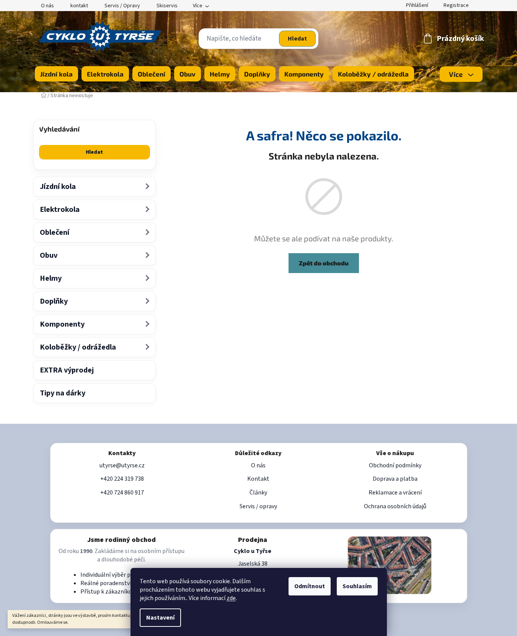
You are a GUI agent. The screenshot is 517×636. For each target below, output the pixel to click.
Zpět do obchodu (324, 263)
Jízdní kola (58, 186)
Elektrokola (60, 209)
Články (258, 492)
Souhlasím (357, 586)
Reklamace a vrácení (395, 492)
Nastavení (160, 617)
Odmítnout (309, 586)
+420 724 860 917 (122, 492)
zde (231, 598)
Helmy (51, 278)
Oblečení (54, 232)
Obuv (48, 255)
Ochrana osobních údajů (395, 506)
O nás (47, 6)
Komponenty (62, 324)
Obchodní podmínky (395, 465)
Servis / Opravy (122, 6)
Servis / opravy (258, 506)
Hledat (297, 38)
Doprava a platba (395, 479)
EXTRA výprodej (67, 370)
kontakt (79, 6)
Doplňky (54, 301)
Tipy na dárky (62, 393)
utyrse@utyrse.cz (122, 465)
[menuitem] (56, 73)
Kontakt (258, 479)
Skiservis (167, 6)
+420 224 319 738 (122, 479)
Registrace (456, 5)
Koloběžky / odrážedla (78, 347)
